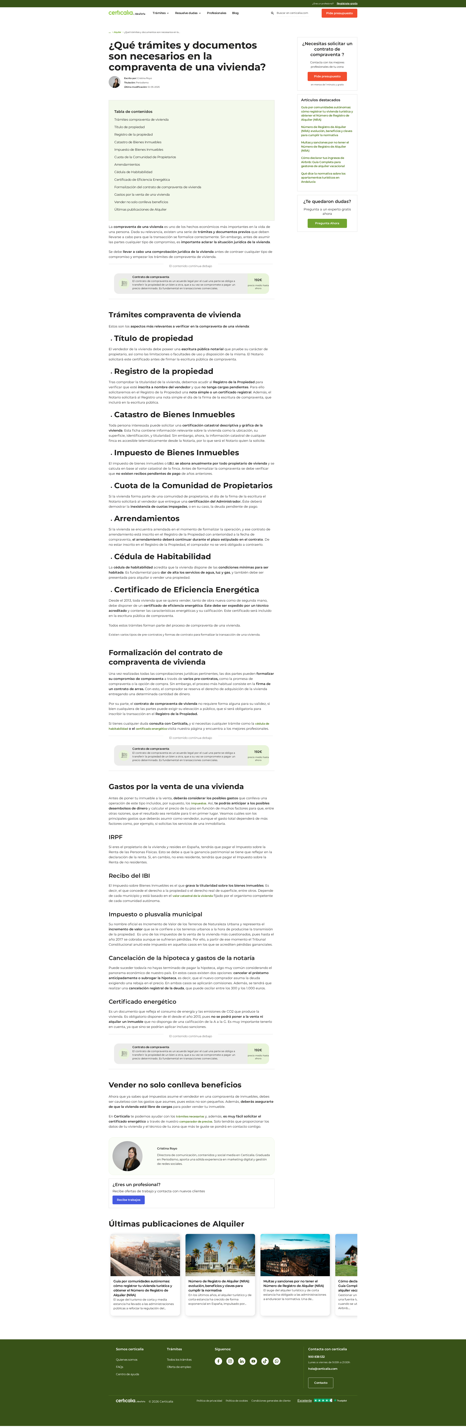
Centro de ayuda (127, 1374)
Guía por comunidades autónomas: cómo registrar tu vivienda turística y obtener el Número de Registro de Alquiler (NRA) (327, 113)
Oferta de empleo (179, 1367)
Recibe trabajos (128, 1200)
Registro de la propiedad (133, 135)
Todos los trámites (179, 1359)
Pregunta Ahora (327, 223)
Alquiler (117, 32)
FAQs (119, 1367)
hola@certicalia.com (322, 1368)
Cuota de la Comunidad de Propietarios (145, 157)
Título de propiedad (129, 127)
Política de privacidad (209, 1400)
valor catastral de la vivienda (193, 896)
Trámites (159, 13)
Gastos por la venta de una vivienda (142, 195)
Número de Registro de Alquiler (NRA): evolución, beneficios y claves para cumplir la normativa (326, 131)
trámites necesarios (190, 1116)
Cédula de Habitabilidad (133, 172)
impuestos (198, 803)
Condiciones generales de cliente (270, 1400)
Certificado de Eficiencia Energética (142, 180)
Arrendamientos (127, 165)
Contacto (320, 1382)
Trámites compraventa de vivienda (141, 120)
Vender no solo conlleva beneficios (141, 202)
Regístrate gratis (347, 3)
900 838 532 (316, 1356)
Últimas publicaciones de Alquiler (140, 210)
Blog (235, 13)
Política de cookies (237, 1400)
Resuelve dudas (186, 13)
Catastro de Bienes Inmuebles (137, 142)
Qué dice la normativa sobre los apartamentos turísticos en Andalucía (323, 177)
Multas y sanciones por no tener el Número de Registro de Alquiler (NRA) (325, 146)
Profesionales (216, 13)
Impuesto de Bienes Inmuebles (138, 150)
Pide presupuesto (339, 13)
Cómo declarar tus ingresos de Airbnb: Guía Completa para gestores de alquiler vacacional (323, 162)
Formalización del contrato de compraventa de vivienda (157, 187)
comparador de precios (195, 1121)
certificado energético (152, 728)
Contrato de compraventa (150, 277)
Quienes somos (126, 1359)
